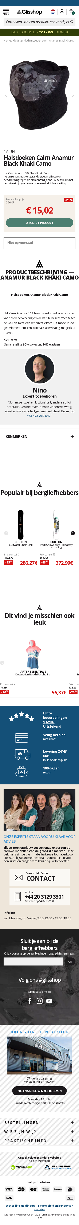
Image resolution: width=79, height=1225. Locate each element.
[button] (39, 437)
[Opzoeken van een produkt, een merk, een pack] (72, 22)
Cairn (9, 152)
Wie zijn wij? (20, 1131)
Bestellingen (21, 1122)
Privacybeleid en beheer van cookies (53, 1207)
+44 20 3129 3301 (44, 896)
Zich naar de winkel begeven (39, 1091)
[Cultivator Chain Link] (21, 525)
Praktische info (25, 1140)
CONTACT (40, 878)
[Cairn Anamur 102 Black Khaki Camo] (39, 95)
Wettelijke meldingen (20, 1206)
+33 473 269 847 (39, 415)
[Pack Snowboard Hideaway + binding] (56, 525)
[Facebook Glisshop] (30, 1002)
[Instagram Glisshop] (40, 1002)
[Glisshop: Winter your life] (29, 12)
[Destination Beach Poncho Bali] (33, 654)
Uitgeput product (40, 223)
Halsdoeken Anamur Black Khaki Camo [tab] (39, 294)
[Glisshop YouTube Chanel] (49, 1002)
